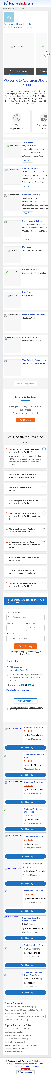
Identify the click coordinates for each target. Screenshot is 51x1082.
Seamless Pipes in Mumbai (16, 1048)
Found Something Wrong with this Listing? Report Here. (26, 709)
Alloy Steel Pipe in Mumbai (15, 1038)
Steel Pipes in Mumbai (14, 1032)
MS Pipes (26, 247)
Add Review (25, 420)
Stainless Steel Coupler (31, 340)
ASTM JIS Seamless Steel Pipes (34, 172)
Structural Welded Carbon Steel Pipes (35, 227)
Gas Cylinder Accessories (34, 360)
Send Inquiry (25, 646)
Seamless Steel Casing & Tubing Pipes (35, 273)
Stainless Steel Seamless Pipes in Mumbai (22, 1045)
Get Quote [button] (28, 731)
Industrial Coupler (30, 337)
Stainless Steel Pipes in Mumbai (18, 1029)
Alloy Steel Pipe (28, 1006)
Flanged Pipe (27, 295)
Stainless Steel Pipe (33, 727)
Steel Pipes (27, 142)
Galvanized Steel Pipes (31, 152)
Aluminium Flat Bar (29, 318)
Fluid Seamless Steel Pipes (33, 182)
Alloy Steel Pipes (29, 145)
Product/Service (13, 613)
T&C (37, 652)
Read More (31, 103)
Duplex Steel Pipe (12, 1010)
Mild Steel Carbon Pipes (32, 250)
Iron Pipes (27, 292)
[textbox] (35, 628)
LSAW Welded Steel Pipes (32, 156)
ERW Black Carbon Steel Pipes (34, 231)
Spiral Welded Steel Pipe (15, 1016)
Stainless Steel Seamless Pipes (35, 201)
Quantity (9, 623)
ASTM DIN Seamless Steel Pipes (35, 175)
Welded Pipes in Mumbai (15, 1051)
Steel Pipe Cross (18, 71)
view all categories (25, 384)
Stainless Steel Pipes (32, 195)
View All (27, 161)
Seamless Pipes (30, 168)
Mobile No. (10, 634)
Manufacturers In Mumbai (17, 690)
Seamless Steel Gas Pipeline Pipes (35, 363)
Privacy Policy (25, 654)
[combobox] (11, 638)
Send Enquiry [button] (27, 748)
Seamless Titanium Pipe (14, 1013)
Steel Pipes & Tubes (32, 221)
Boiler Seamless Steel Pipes (33, 178)
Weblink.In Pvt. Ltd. (36, 1064)
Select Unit (30, 623)
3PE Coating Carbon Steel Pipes (35, 224)
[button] (22, 685)
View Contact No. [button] (25, 701)
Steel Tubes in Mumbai (14, 1042)
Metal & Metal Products (33, 315)
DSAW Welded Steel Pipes (33, 149)
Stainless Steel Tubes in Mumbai (18, 1035)
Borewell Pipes (29, 269)
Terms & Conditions (31, 1066)
